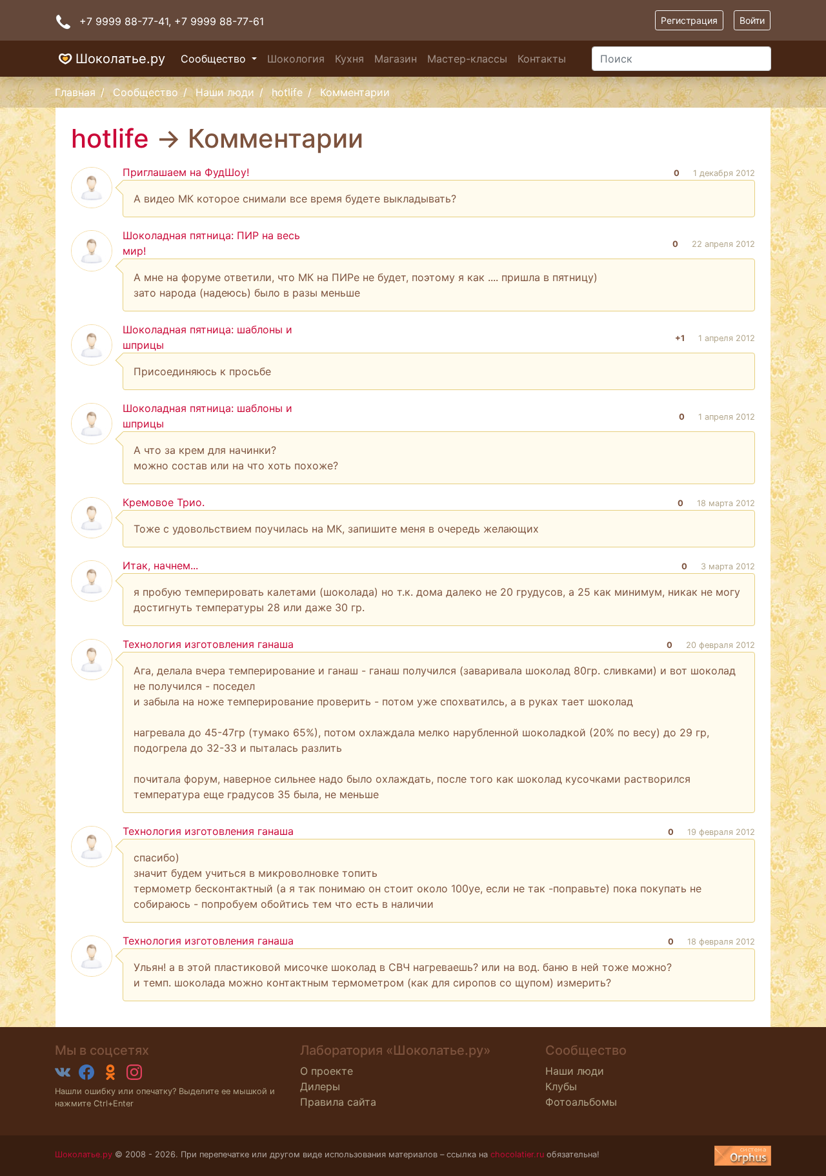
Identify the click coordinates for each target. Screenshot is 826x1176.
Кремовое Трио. (164, 502)
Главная (75, 92)
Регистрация (689, 20)
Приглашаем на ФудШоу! (186, 172)
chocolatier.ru (517, 1154)
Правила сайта (338, 1101)
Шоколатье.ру (120, 58)
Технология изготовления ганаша (208, 644)
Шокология (296, 58)
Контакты (542, 58)
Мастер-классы (467, 58)
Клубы (561, 1086)
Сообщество (215, 58)
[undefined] (742, 1156)
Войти (752, 20)
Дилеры (320, 1086)
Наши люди (225, 92)
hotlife (287, 92)
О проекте (326, 1070)
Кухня (349, 58)
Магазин (395, 58)
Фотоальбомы (581, 1101)
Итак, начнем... (160, 565)
